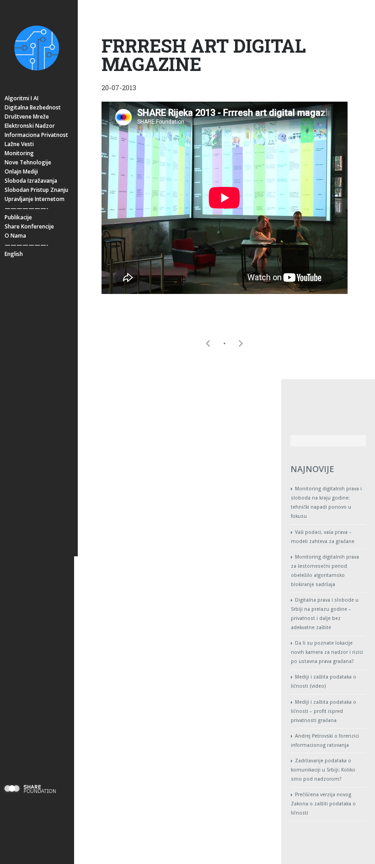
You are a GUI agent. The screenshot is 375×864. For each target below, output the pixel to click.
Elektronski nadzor (30, 126)
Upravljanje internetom (34, 199)
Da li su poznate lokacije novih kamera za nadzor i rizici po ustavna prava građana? (327, 652)
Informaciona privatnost (36, 135)
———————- (26, 208)
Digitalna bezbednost (33, 107)
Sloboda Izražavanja (31, 181)
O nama (15, 235)
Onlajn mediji (21, 171)
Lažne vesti (19, 144)
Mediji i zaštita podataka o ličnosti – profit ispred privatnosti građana (323, 711)
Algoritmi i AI (21, 98)
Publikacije (18, 217)
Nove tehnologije (28, 162)
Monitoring (19, 153)
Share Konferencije (29, 226)
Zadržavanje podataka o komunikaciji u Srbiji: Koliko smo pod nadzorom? (323, 770)
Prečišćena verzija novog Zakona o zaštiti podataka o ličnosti (323, 804)
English (14, 254)
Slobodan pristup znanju (36, 190)
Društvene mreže (27, 116)
